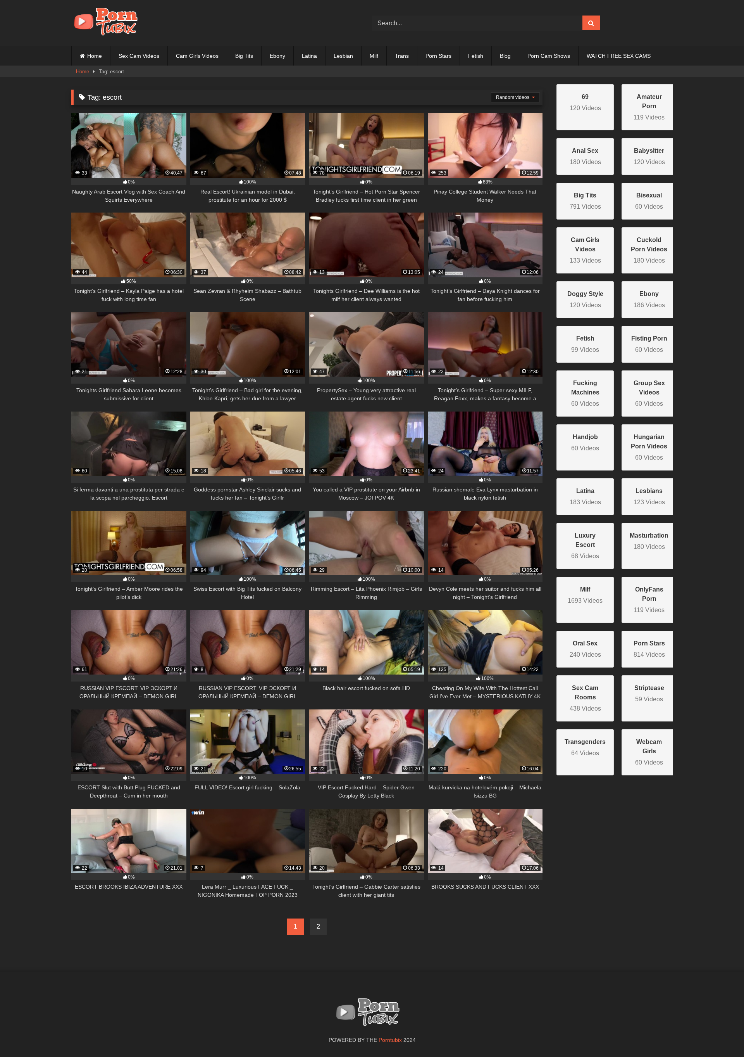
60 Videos (585, 393)
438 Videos (585, 698)
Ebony (277, 56)
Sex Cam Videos (139, 56)
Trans (402, 56)
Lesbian (343, 56)
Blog (505, 56)
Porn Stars (438, 56)
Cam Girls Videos (197, 56)
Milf (374, 56)
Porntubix (390, 1040)
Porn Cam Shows (548, 56)
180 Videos (649, 250)
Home (94, 56)
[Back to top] (719, 1033)
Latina (309, 56)
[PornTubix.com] (110, 23)
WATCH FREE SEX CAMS (619, 56)
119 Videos (649, 107)
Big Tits (244, 56)
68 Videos (585, 545)
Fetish (475, 56)
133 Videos (585, 250)
